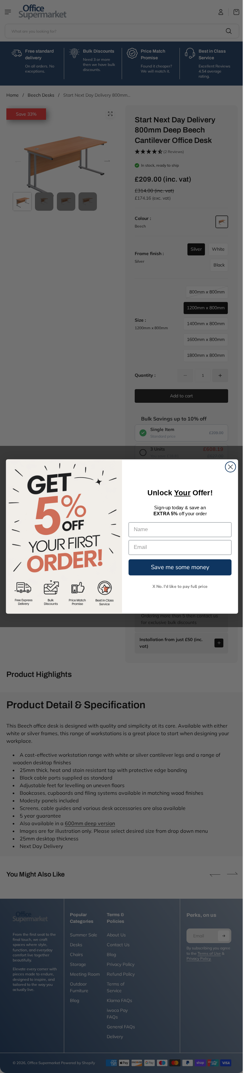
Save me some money (178, 567)
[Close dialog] (229, 467)
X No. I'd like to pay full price (178, 586)
